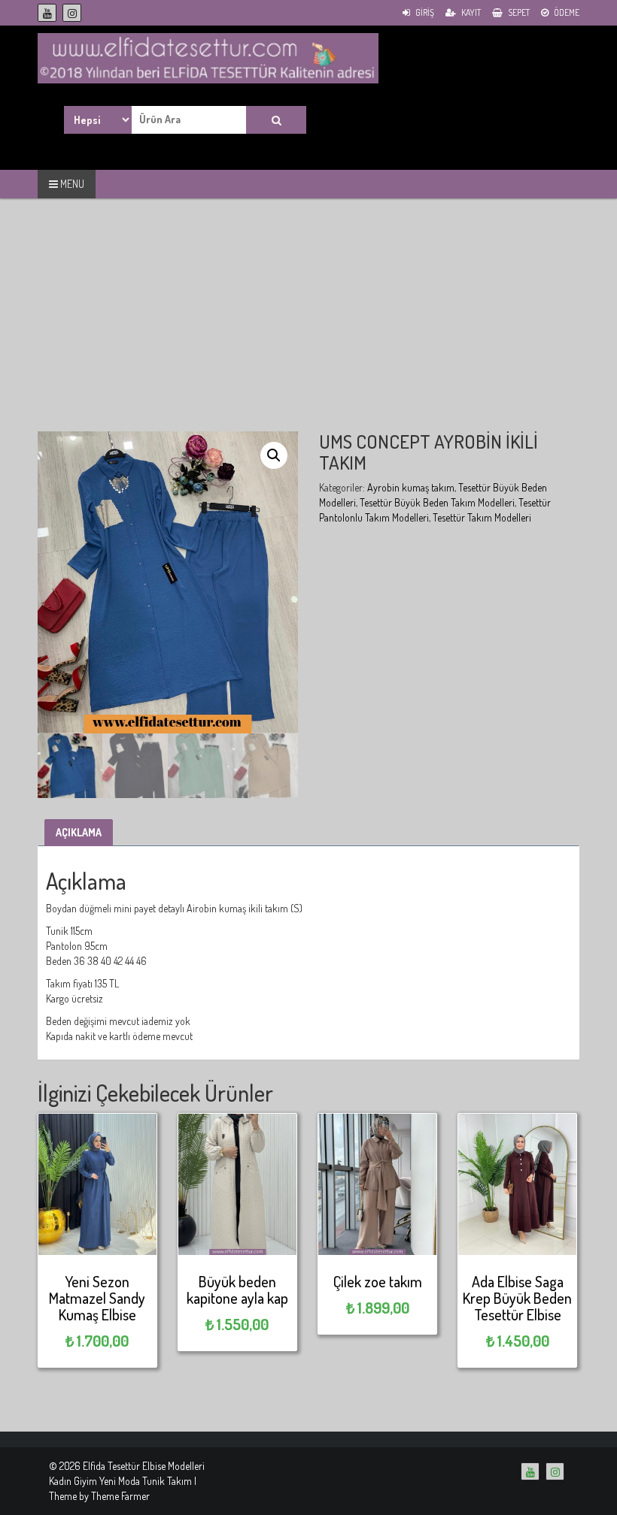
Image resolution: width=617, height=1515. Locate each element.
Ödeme (565, 12)
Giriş (424, 12)
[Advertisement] (308, 326)
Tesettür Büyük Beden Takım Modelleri (437, 502)
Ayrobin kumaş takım (410, 487)
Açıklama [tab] (79, 832)
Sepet (518, 12)
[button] (273, 455)
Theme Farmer (120, 1495)
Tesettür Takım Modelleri (482, 517)
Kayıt (470, 12)
